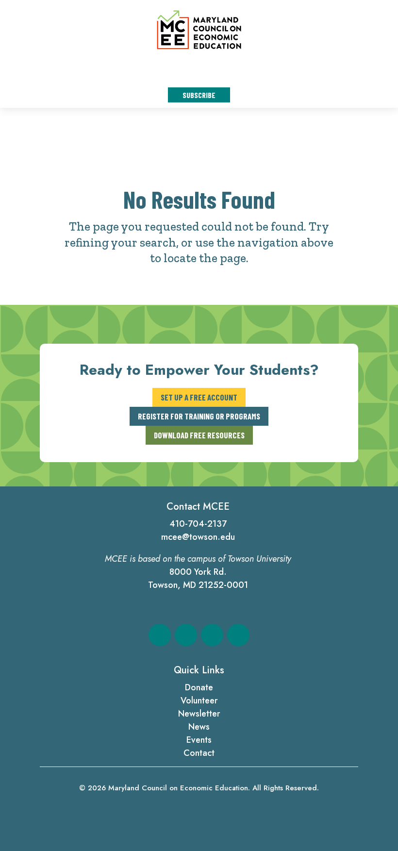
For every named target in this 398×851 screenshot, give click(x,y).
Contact (199, 753)
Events (199, 740)
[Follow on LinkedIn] (212, 635)
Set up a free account (199, 397)
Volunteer (199, 700)
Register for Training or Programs (199, 416)
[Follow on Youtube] (238, 635)
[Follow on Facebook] (160, 635)
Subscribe (199, 95)
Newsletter (199, 713)
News (199, 726)
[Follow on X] (186, 635)
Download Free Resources (199, 435)
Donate (199, 687)
